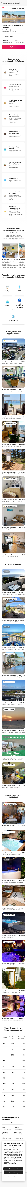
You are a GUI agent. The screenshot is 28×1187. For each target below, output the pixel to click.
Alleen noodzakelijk (13, 1173)
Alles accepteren (13, 1168)
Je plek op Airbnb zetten (17, 8)
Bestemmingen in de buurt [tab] (8, 1123)
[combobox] (13, 37)
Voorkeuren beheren (13, 1177)
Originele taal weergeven (14, 3)
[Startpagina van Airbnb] (3, 8)
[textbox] (7, 42)
